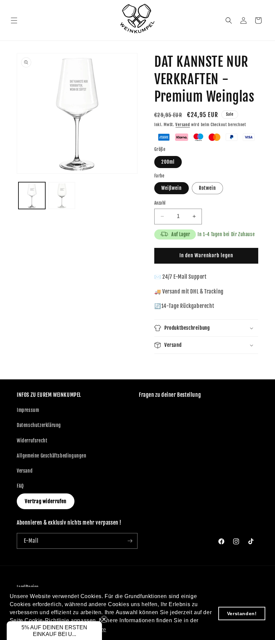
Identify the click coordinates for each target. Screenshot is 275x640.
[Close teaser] (104, 619)
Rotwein (207, 188)
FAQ (20, 486)
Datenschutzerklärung (39, 425)
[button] (14, 20)
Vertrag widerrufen (45, 501)
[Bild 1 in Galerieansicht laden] (31, 195)
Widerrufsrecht (32, 440)
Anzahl (159, 203)
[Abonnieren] (129, 541)
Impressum (28, 410)
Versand (182, 124)
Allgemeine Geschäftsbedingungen (52, 456)
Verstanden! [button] (242, 613)
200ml (168, 162)
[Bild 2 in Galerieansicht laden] (62, 195)
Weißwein (171, 188)
